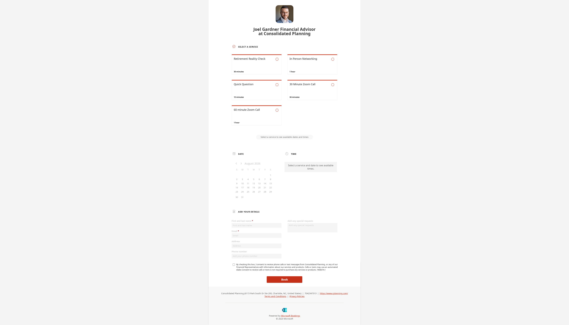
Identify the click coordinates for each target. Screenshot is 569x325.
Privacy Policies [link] (297, 296)
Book (284, 279)
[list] (284, 92)
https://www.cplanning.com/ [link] (334, 293)
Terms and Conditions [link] (275, 296)
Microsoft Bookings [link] (290, 315)
